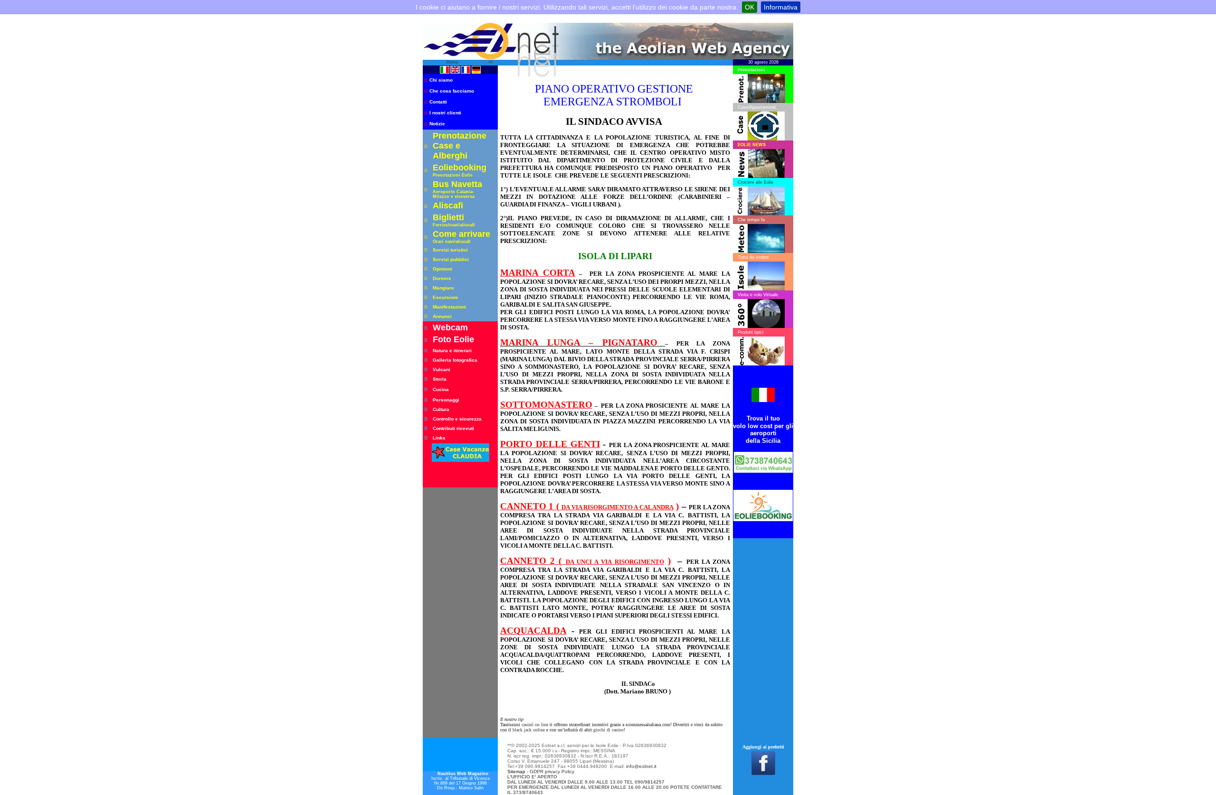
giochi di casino (608, 729)
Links (439, 437)
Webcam (450, 327)
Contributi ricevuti (453, 428)
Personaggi (446, 399)
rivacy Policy (561, 771)
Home (453, 62)
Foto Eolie (453, 339)
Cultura (441, 409)
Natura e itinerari (452, 350)
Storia (439, 379)
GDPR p (539, 771)
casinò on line (535, 724)
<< (490, 62)
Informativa (781, 7)
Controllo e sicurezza (457, 418)
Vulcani (441, 369)
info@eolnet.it (641, 766)
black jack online (529, 729)
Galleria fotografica (455, 360)
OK (749, 7)
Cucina (441, 389)
